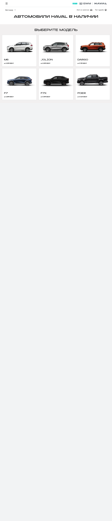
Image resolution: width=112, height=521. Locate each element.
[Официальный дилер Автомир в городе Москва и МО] (93, 3)
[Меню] (6, 3)
